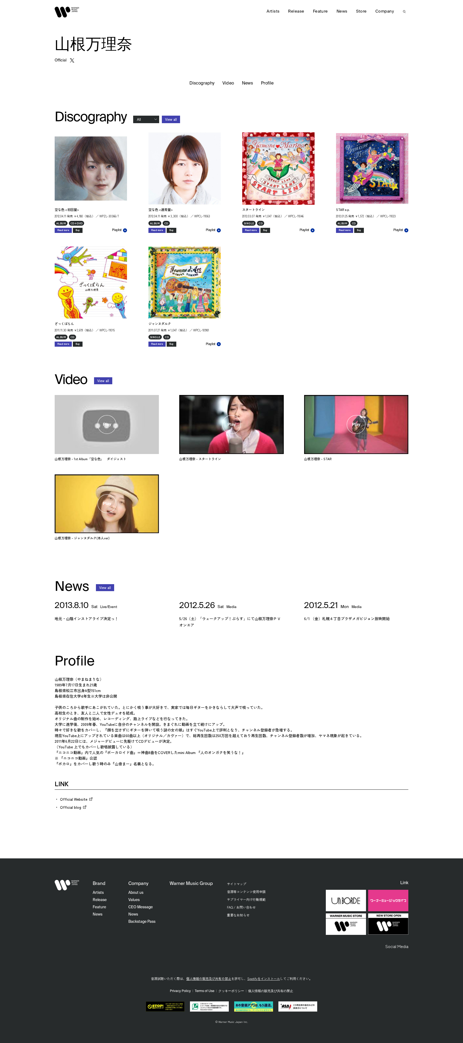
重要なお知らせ (238, 915)
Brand (99, 883)
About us (135, 893)
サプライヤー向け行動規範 (246, 899)
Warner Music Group (191, 883)
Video (228, 83)
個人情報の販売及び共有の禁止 (208, 978)
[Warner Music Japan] (67, 885)
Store (361, 11)
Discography (202, 83)
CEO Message (140, 907)
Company (384, 11)
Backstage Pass (141, 922)
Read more (63, 230)
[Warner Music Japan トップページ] (67, 12)
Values (134, 900)
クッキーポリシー (231, 991)
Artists (273, 11)
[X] (72, 60)
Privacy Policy (180, 991)
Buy (78, 230)
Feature (320, 11)
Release (296, 11)
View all (171, 119)
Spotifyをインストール (263, 978)
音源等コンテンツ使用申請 (246, 891)
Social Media (396, 946)
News (247, 83)
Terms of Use (204, 991)
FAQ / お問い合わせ (241, 907)
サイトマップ (236, 883)
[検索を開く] (404, 12)
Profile (267, 83)
